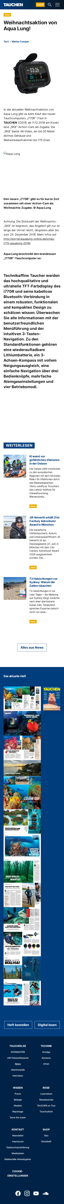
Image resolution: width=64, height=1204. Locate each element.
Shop (40, 4)
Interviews (17, 1075)
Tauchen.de (17, 1045)
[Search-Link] (49, 4)
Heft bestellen (18, 1025)
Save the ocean (18, 1117)
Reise (46, 1087)
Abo (46, 1135)
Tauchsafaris (46, 1111)
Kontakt (18, 1129)
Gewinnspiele (18, 1069)
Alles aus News (32, 647)
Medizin (18, 1105)
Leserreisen (46, 1093)
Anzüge (46, 1052)
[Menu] (57, 4)
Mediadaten (18, 1153)
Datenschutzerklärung (18, 1147)
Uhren (46, 1063)
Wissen (18, 1087)
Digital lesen (47, 1025)
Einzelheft (46, 1141)
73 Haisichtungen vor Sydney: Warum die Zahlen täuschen (43, 582)
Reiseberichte (46, 1099)
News (7, 15)
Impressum (18, 1141)
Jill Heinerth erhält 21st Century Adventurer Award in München (44, 521)
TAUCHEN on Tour (46, 1105)
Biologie (18, 1099)
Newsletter (17, 1135)
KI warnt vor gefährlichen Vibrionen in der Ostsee (44, 460)
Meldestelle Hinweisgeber (18, 1159)
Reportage (17, 1111)
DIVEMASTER (18, 1052)
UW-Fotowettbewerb (18, 1058)
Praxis (18, 1093)
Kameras (46, 1058)
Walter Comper (20, 41)
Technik (46, 1045)
